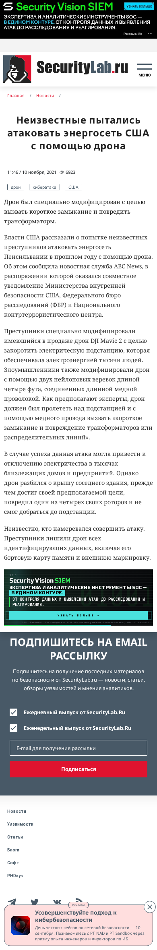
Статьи (15, 837)
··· (150, 33)
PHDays (15, 875)
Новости (16, 811)
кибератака (44, 187)
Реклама (78, 905)
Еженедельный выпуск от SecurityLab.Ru (77, 728)
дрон (16, 187)
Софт (13, 863)
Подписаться (78, 769)
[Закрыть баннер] (150, 907)
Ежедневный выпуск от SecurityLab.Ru (74, 712)
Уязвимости (20, 824)
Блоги (13, 850)
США (73, 187)
